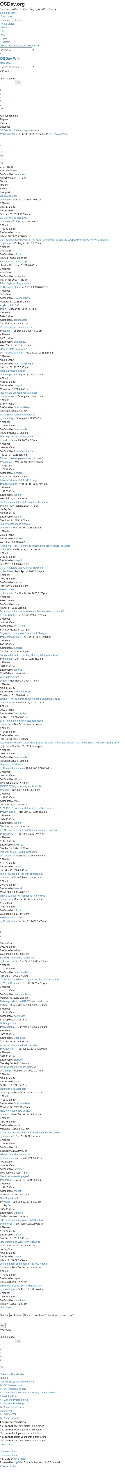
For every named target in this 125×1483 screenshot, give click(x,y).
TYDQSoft (8, 615)
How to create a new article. (15, 1110)
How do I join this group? (13, 349)
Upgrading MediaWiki (11, 764)
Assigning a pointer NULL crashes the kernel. (24, 502)
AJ (4, 1245)
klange (17, 866)
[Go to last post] (26, 174)
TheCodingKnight (12, 352)
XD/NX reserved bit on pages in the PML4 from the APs (30, 979)
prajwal (17, 1256)
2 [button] (0, 90)
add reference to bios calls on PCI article (22, 1220)
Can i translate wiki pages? (14, 1176)
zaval (16, 735)
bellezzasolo (20, 319)
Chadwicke (9, 702)
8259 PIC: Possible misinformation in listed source (27, 808)
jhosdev (7, 243)
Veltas (6, 1201)
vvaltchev (19, 1169)
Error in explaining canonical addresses (21, 720)
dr (5, 265)
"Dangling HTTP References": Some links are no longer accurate (35, 545)
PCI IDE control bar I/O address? (17, 414)
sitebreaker (9, 396)
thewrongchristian (23, 451)
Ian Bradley (20, 1458)
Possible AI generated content (16, 327)
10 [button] (1, 108)
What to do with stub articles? (16, 1154)
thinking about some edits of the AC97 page (23, 1263)
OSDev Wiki (10, 58)
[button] (0, 74)
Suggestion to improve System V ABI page (23, 633)
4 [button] (0, 97)
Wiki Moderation (9, 196)
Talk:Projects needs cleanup (15, 524)
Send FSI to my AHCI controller (17, 957)
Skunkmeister (10, 287)
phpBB (17, 1462)
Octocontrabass (22, 298)
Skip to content (8, 12)
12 (1, 152)
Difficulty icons (8, 1023)
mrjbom (7, 724)
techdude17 (9, 593)
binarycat (8, 1223)
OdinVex (18, 1212)
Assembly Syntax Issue (12, 370)
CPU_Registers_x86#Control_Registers (21, 567)
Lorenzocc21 (10, 961)
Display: (4, 1315)
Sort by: (28, 1315)
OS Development (58, 134)
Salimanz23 (20, 341)
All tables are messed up (13, 261)
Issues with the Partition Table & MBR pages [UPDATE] (29, 1132)
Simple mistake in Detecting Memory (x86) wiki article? (29, 655)
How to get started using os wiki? (18, 436)
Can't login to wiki (9, 1198)
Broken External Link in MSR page (18, 480)
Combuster (9, 134)
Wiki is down (7, 589)
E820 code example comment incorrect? (21, 458)
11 (1, 148)
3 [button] (0, 94)
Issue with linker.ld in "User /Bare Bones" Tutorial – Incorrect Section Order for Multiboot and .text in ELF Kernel (59, 742)
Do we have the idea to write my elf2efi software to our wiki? (32, 611)
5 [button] (0, 101)
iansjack (18, 385)
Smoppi (7, 1092)
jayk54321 (8, 833)
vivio (5, 440)
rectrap (7, 374)
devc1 (6, 1114)
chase (6, 199)
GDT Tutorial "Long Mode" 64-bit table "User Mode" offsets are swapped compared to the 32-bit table (54, 239)
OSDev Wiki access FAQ (13, 217)
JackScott (19, 538)
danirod (7, 877)
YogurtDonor (10, 983)
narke (6, 790)
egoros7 (7, 1180)
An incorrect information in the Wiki (19, 1045)
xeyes (6, 1267)
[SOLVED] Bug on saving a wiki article (20, 786)
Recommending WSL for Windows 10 (20, 1242)
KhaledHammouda (13, 768)
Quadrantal (9, 1027)
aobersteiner (10, 483)
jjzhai (6, 746)
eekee (6, 527)
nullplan (18, 254)
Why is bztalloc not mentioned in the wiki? (22, 895)
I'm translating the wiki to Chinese (18, 1067)
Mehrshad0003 (11, 637)
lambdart (8, 571)
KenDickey (9, 1005)
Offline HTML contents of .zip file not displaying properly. (30, 698)
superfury (8, 418)
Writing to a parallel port (13, 1088)
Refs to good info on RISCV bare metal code (24, 1001)
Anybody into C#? (9, 305)
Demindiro (19, 276)
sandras (7, 462)
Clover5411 (9, 1048)
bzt (4, 309)
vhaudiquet (9, 1289)
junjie (17, 1081)
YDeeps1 (19, 779)
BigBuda (18, 1059)
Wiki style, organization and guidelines (21, 1285)
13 (1, 155)
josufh (6, 330)
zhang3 (7, 1070)
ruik (5, 680)
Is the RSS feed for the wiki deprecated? (21, 873)
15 (1, 163)
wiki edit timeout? (9, 677)
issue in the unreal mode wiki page (19, 392)
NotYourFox (9, 811)
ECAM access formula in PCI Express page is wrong (28, 830)
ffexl (5, 505)
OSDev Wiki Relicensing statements (19, 130)
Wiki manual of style (11, 917)
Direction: (52, 1315)
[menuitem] (10, 20)
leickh (6, 549)
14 (1, 159)
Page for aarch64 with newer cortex (19, 852)
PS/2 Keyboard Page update (15, 283)
